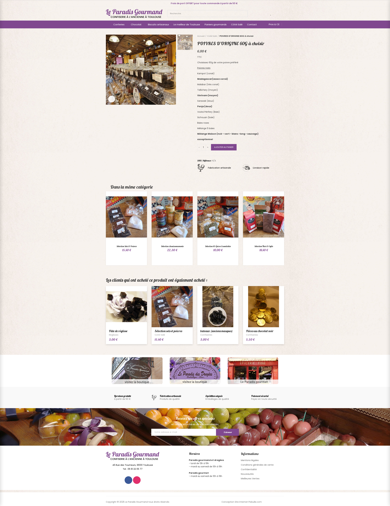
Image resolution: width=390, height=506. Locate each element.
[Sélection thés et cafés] (263, 216)
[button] (204, 3)
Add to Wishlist (139, 196)
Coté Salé (160, 334)
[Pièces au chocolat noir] (263, 306)
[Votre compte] (282, 13)
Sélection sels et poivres (126, 246)
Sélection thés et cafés (263, 246)
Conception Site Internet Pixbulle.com (242, 501)
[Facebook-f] (128, 480)
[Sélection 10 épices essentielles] (217, 216)
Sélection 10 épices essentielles (218, 246)
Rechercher (243, 13)
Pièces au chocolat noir (259, 331)
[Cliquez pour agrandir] (111, 99)
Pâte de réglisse (118, 331)
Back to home (282, 36)
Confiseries (206, 334)
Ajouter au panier (223, 147)
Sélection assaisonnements (172, 246)
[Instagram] (137, 480)
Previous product (279, 36)
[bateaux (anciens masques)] (217, 306)
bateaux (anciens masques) (216, 331)
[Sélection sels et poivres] (126, 216)
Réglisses (113, 334)
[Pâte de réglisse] (126, 306)
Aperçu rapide (139, 203)
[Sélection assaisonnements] (172, 216)
